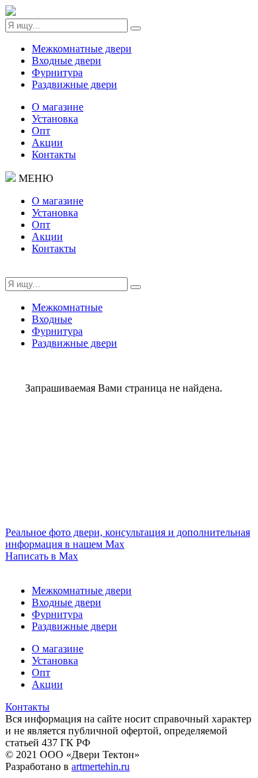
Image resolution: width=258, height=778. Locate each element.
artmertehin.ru (100, 766)
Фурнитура (57, 72)
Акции (47, 142)
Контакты (54, 154)
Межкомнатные (67, 307)
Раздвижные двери (74, 84)
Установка (55, 118)
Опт (41, 130)
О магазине (57, 106)
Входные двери (66, 60)
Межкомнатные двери (82, 48)
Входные (52, 319)
